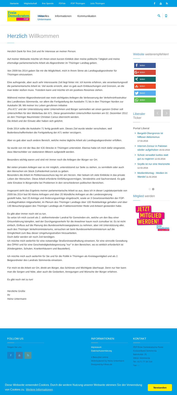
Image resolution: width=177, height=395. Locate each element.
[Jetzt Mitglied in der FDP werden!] (151, 217)
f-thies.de (108, 364)
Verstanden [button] (160, 387)
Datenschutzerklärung (101, 351)
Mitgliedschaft (30, 3)
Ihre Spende (48, 3)
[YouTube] (160, 3)
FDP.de (62, 3)
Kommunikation (86, 16)
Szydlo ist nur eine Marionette (153, 164)
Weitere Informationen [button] (39, 389)
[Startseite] (18, 16)
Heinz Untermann (116, 361)
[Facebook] (154, 3)
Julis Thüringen (97, 3)
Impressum (96, 347)
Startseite (14, 3)
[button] (145, 65)
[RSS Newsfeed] (167, 3)
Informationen (63, 16)
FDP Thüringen (78, 3)
